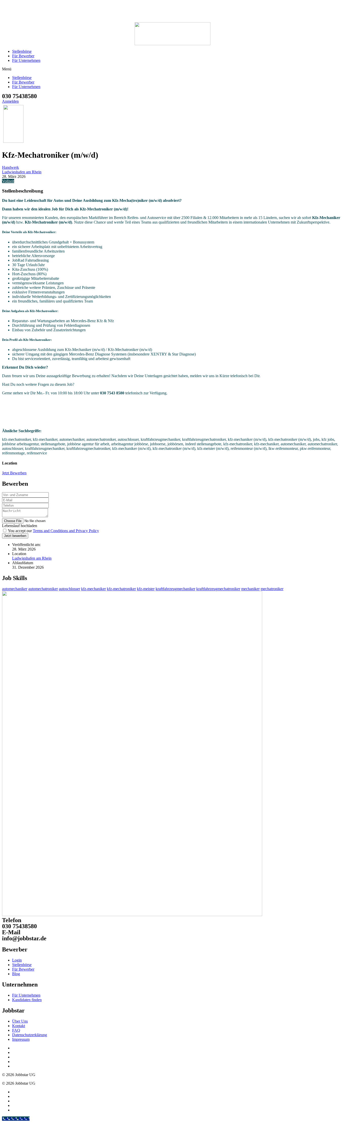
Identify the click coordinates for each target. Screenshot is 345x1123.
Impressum (21, 1039)
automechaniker (14, 589)
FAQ (16, 1030)
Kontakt (18, 1026)
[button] (172, 69)
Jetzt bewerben (15, 536)
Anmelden (10, 101)
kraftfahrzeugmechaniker (175, 589)
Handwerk (10, 167)
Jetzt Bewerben (14, 473)
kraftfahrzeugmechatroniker (218, 589)
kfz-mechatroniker (121, 589)
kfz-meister (146, 589)
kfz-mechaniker (93, 589)
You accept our (53, 531)
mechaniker (250, 589)
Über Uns (20, 1021)
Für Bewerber (23, 56)
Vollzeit (8, 181)
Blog (16, 974)
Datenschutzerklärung (29, 1035)
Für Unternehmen (26, 60)
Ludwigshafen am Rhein (21, 172)
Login (17, 960)
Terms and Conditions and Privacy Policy (66, 531)
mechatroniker (272, 589)
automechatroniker (43, 589)
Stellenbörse (22, 51)
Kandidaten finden (27, 1000)
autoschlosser (69, 589)
